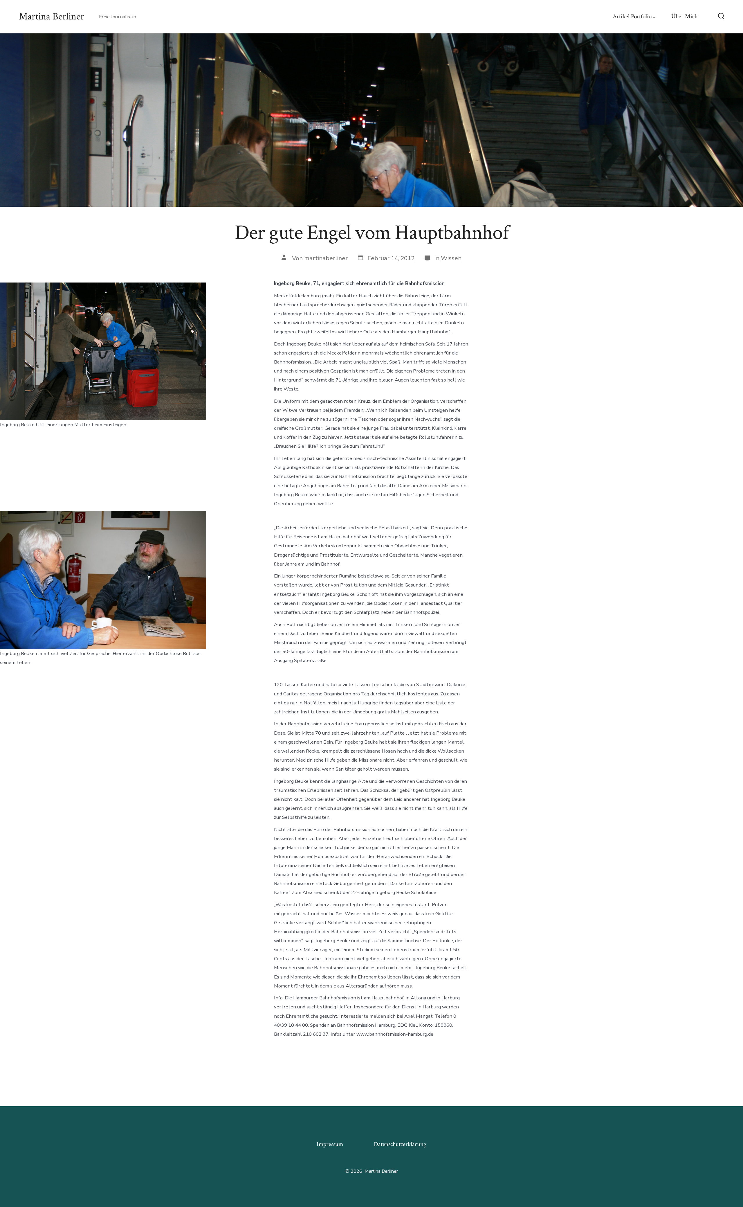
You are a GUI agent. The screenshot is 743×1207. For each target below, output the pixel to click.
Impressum (330, 1144)
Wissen (451, 258)
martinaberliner (326, 258)
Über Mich (684, 16)
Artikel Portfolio (632, 16)
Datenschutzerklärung (400, 1144)
